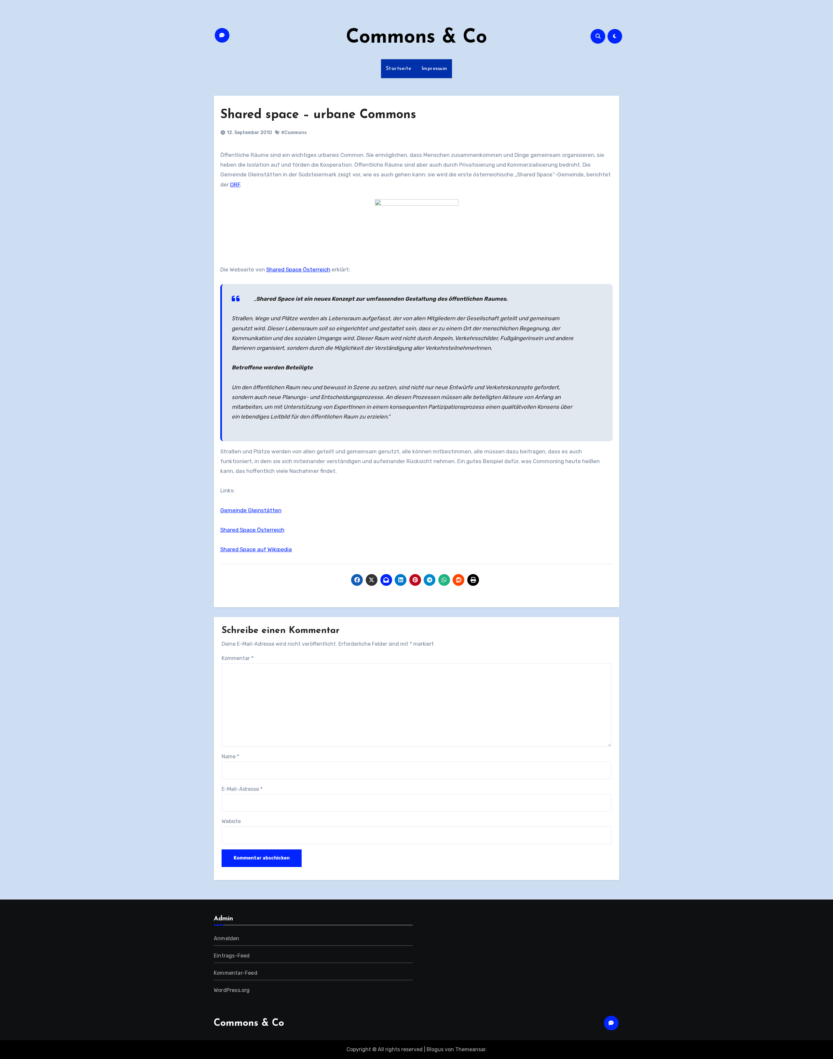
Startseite (399, 68)
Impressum (434, 68)
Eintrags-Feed (232, 956)
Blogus (435, 1049)
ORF (235, 184)
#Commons (294, 132)
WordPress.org (232, 990)
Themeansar (470, 1049)
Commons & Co (416, 38)
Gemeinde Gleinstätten (250, 510)
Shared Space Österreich (298, 269)
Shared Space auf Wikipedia (256, 549)
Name (230, 756)
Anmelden (226, 938)
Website (231, 821)
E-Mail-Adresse (242, 789)
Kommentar (237, 658)
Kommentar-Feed (235, 973)
